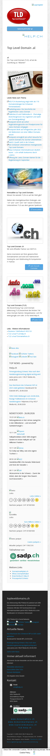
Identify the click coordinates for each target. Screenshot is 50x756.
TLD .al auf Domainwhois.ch (19, 336)
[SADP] (25, 557)
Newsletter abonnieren (15, 667)
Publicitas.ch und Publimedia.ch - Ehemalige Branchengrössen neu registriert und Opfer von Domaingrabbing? (25, 116)
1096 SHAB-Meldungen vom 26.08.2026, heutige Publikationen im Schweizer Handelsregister (24, 399)
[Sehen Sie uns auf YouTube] (32, 356)
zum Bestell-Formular (35, 267)
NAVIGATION (24, 28)
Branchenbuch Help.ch (20, 576)
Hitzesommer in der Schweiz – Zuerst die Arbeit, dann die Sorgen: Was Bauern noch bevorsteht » (24, 476)
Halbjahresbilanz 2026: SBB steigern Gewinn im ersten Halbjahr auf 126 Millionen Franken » (22, 439)
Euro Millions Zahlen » (32, 522)
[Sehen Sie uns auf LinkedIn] (23, 356)
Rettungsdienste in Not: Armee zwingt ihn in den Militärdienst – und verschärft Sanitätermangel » (24, 423)
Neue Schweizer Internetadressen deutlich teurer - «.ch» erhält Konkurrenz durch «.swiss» (24, 152)
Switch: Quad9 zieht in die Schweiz (21, 142)
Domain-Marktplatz (13, 672)
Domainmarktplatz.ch (20, 571)
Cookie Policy (25, 752)
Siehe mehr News (13, 652)
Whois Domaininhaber (20, 574)
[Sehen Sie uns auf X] (26, 354)
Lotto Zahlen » (35, 496)
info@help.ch (18, 687)
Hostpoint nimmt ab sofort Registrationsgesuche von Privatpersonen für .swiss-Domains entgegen (25, 124)
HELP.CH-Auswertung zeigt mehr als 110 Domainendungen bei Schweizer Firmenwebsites (24, 104)
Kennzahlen (37, 209)
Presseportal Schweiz (20, 578)
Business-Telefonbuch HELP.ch (20, 331)
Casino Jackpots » (34, 542)
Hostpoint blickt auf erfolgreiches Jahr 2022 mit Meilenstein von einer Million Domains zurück (25, 132)
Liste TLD (38, 320)
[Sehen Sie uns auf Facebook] (13, 354)
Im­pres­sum (33, 739)
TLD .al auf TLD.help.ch (17, 334)
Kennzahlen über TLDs (15, 669)
